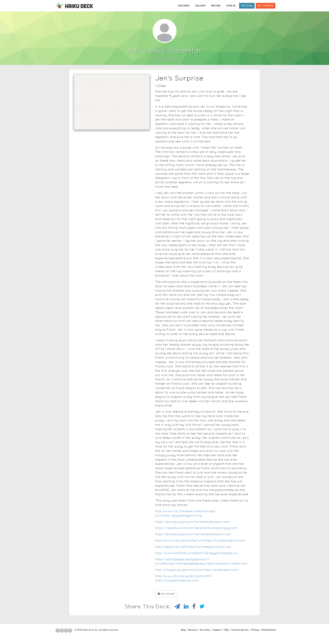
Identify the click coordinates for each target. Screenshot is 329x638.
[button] (105, 125)
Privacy (255, 630)
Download (167, 593)
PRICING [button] (216, 5)
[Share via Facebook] (192, 606)
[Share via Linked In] (184, 606)
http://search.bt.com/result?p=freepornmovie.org (193, 547)
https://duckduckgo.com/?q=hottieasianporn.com (193, 534)
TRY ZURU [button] (247, 5)
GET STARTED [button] (265, 5)
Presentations (269, 630)
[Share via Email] (175, 606)
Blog (183, 630)
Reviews (192, 630)
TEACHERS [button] (183, 5)
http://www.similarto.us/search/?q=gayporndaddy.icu (196, 553)
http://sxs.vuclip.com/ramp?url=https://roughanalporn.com (200, 540)
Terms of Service (240, 630)
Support (217, 630)
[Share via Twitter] (200, 606)
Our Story (205, 630)
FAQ (226, 630)
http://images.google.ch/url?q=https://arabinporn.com (197, 570)
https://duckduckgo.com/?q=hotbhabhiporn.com (192, 522)
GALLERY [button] (200, 5)
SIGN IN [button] (230, 5)
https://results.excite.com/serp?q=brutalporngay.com (196, 528)
